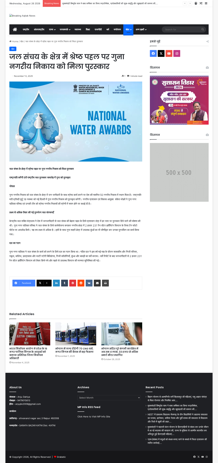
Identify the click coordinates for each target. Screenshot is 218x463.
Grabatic (61, 457)
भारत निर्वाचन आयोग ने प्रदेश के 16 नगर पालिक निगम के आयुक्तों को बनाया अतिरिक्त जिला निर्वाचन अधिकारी (28, 353)
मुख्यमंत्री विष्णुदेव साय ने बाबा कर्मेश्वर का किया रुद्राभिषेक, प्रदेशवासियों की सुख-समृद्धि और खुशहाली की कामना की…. (110, 3)
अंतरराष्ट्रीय (39, 29)
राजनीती (98, 29)
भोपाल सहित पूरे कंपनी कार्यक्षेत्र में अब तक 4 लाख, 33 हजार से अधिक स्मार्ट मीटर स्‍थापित (119, 352)
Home (14, 41)
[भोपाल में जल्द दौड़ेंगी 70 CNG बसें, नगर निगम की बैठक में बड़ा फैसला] (75, 333)
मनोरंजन (117, 29)
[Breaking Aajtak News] (22, 16)
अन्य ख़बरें (140, 29)
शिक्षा (88, 29)
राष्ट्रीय (26, 29)
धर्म (107, 29)
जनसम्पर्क (64, 29)
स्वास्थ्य (78, 29)
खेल (127, 29)
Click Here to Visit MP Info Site (93, 416)
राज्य (51, 29)
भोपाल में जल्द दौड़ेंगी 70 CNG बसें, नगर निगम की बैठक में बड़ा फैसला (74, 350)
